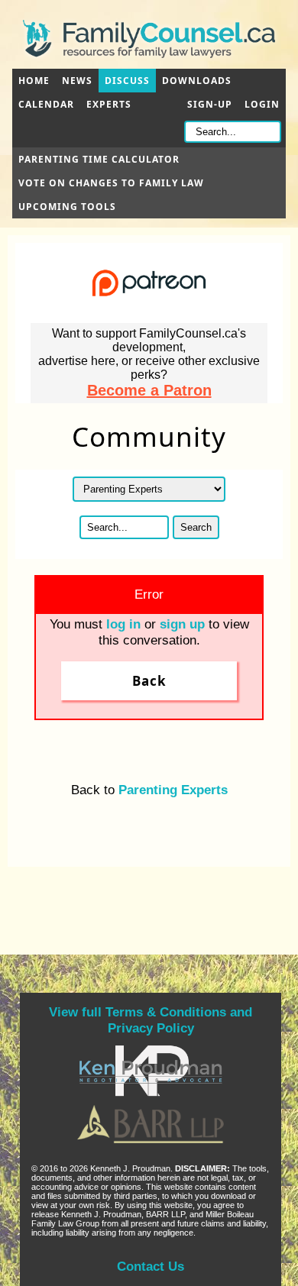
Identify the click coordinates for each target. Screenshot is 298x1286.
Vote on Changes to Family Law (111, 182)
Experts (108, 104)
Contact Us (150, 1266)
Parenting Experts (173, 789)
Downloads (197, 80)
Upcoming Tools (67, 206)
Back (149, 681)
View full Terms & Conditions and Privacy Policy (150, 1020)
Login (262, 104)
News (77, 80)
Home (34, 80)
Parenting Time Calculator (99, 159)
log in (123, 624)
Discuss (127, 80)
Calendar (46, 104)
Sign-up (209, 104)
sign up (182, 624)
